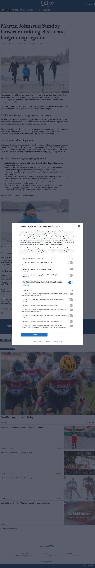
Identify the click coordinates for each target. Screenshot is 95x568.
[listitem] (47, 259)
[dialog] (47, 284)
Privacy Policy (58, 341)
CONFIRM (34, 335)
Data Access (47, 341)
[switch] (70, 262)
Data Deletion (37, 341)
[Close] (79, 226)
